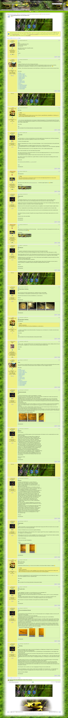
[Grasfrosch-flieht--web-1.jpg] (32, 306)
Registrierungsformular (15, 34)
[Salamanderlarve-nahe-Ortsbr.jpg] (32, 548)
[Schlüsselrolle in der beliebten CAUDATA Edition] (34, 24)
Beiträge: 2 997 (12, 183)
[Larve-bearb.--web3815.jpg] (23, 548)
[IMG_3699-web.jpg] (32, 417)
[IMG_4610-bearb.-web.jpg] (23, 632)
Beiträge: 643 (12, 49)
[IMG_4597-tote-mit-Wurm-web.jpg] (41, 632)
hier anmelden (28, 35)
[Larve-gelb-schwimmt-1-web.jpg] (41, 306)
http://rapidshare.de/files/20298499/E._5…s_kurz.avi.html (27, 161)
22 (18, 38)
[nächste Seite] (19, 38)
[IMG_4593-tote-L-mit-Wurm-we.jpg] (32, 632)
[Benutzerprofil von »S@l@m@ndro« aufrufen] (12, 346)
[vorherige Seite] (7, 38)
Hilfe (54, 32)
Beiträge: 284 (12, 204)
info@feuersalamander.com (33, 182)
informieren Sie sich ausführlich (33, 34)
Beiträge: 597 (12, 351)
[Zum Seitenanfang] (59, 56)
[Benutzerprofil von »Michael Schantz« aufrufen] (12, 232)
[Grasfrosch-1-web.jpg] (23, 306)
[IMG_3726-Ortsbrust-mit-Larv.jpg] (41, 417)
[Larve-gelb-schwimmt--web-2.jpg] (50, 306)
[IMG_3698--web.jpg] (23, 417)
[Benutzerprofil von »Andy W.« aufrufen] (12, 64)
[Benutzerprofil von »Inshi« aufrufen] (12, 113)
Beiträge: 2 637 (12, 328)
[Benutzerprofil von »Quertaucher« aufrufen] (12, 137)
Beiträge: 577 (12, 370)
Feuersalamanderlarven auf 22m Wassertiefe (20, 15)
